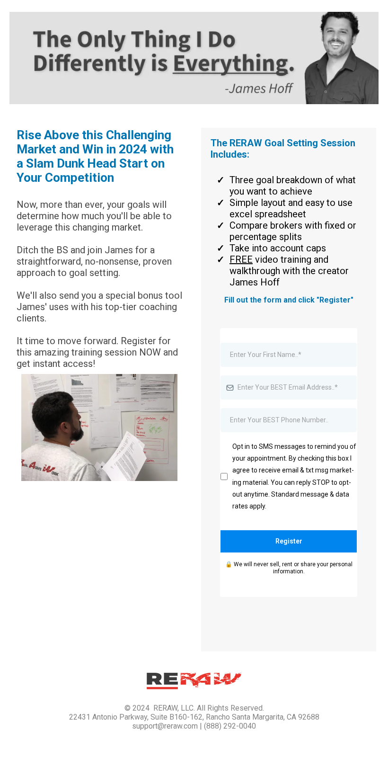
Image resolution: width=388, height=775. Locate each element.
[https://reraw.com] (194, 681)
